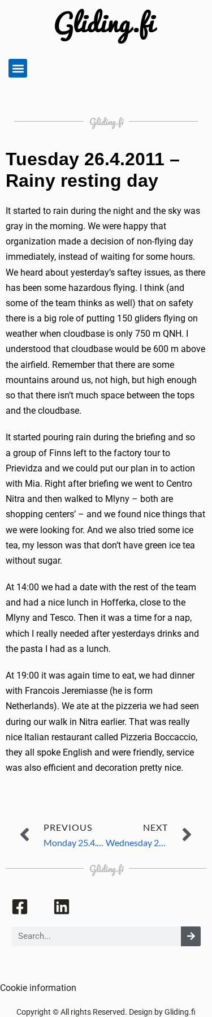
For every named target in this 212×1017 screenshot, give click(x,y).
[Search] (191, 936)
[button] (17, 68)
